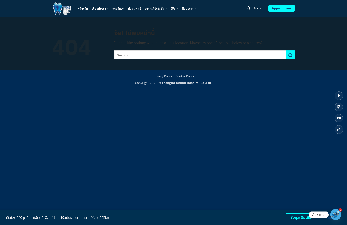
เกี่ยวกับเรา (99, 8)
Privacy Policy (163, 76)
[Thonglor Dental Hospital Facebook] (339, 95)
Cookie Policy (185, 76)
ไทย (256, 8)
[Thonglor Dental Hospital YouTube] (339, 118)
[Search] (248, 8)
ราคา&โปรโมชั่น (154, 8)
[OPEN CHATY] (335, 214)
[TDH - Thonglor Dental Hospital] (61, 8)
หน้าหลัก (83, 8)
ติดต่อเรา (187, 8)
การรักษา (118, 8)
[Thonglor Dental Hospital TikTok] (339, 129)
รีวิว (173, 8)
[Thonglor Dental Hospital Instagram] (339, 107)
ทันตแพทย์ (134, 8)
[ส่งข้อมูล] (290, 54)
